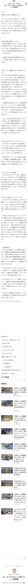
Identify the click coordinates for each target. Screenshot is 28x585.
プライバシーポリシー (8, 566)
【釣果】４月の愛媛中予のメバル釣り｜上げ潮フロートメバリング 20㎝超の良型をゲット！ (20, 405)
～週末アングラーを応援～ (14, 574)
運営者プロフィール (20, 566)
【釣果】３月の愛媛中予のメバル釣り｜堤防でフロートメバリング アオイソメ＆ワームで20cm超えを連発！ (20, 433)
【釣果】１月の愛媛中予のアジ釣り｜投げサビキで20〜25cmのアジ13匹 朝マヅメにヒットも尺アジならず (20, 498)
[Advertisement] (14, 321)
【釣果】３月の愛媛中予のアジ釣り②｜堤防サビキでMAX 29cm (20, 446)
